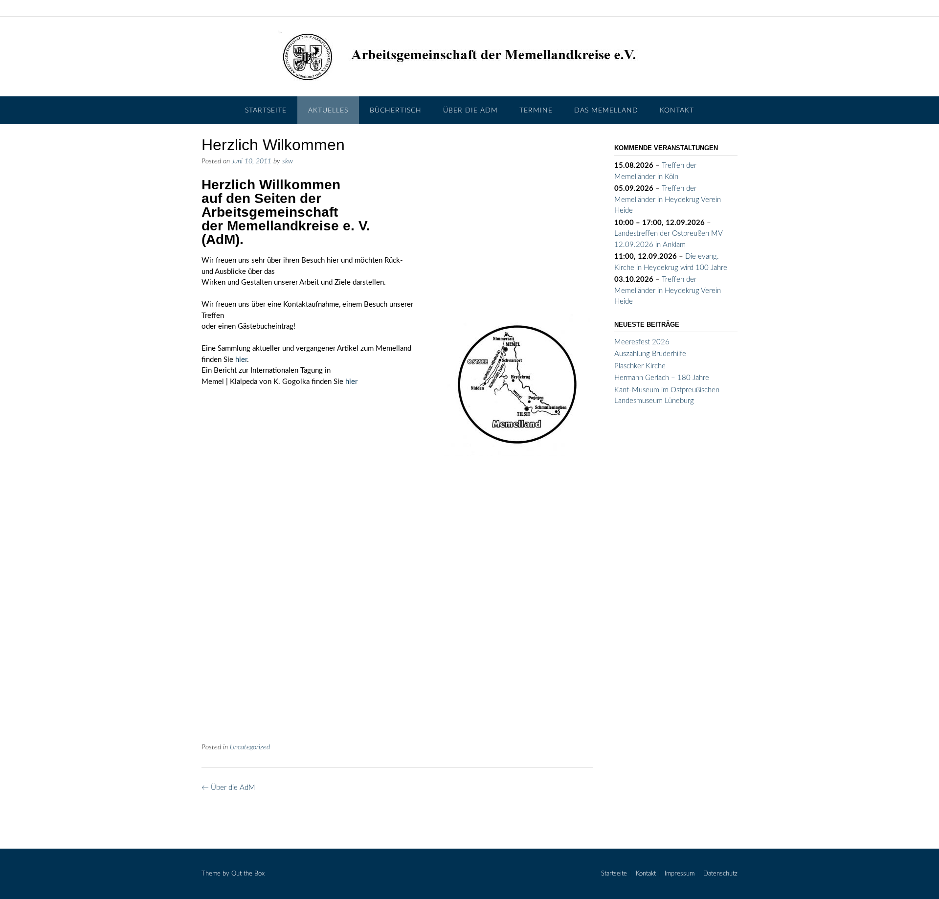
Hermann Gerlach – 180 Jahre (661, 378)
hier (241, 359)
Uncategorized (250, 747)
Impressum (679, 874)
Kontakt (677, 110)
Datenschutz (720, 874)
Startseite (266, 110)
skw (287, 161)
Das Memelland (606, 110)
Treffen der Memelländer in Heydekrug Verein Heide (667, 199)
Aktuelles (328, 110)
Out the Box (248, 874)
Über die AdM (470, 110)
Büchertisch (396, 110)
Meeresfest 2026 (642, 342)
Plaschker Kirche (640, 366)
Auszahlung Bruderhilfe (650, 354)
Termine (536, 110)
